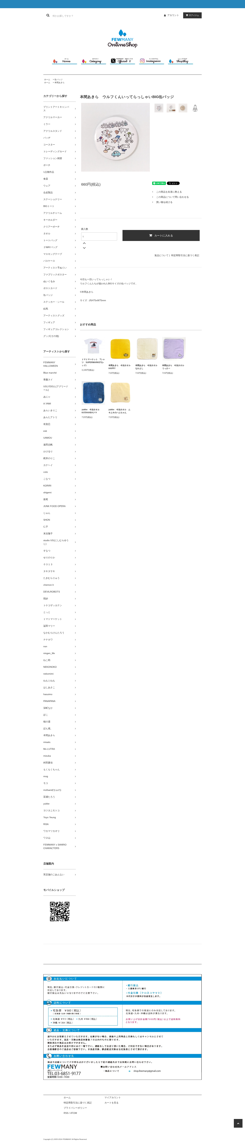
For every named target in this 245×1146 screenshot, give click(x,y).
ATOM (73, 1113)
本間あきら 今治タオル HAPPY (120, 367)
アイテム (194, 15)
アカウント (173, 15)
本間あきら (59, 82)
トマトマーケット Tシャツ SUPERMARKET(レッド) (93, 362)
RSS (66, 1113)
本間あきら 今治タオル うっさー (174, 367)
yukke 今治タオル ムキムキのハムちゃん (119, 411)
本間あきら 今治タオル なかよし (147, 367)
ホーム (47, 79)
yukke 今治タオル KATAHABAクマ (92, 411)
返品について (161, 255)
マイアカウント (112, 1097)
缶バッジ (58, 79)
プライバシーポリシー (75, 1107)
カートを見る (111, 1102)
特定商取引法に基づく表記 (185, 255)
